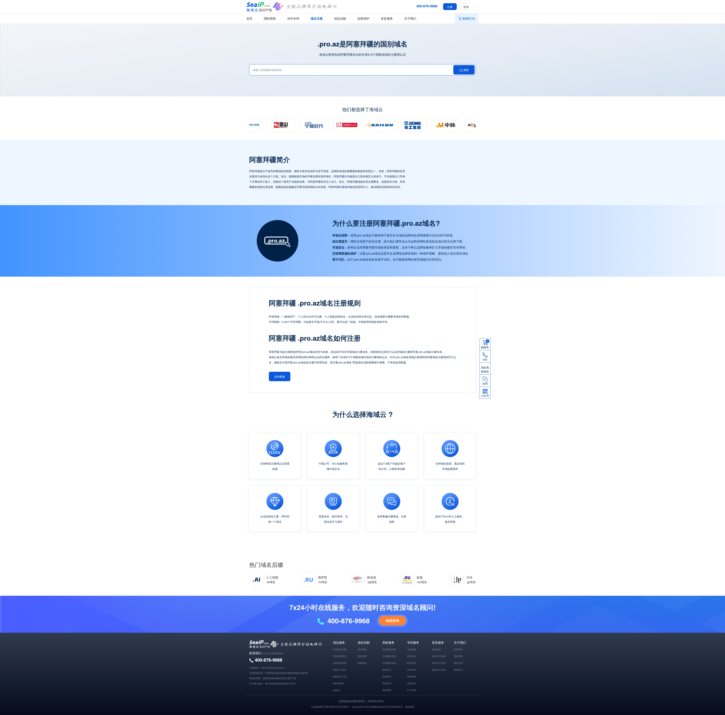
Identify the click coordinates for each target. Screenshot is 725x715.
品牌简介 (458, 649)
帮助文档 (458, 662)
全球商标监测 (389, 662)
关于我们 (410, 18)
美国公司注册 (439, 669)
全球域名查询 (339, 656)
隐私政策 (409, 706)
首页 (249, 18)
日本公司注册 (439, 656)
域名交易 (362, 656)
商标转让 (386, 669)
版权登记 (436, 649)
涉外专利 (293, 18)
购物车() (469, 18)
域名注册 (317, 18)
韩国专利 (411, 676)
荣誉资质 (458, 656)
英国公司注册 (439, 662)
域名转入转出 (339, 669)
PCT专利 (411, 690)
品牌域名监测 (339, 662)
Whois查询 (338, 683)
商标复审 (386, 676)
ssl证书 (336, 690)
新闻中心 (458, 669)
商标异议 (386, 683)
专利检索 (411, 649)
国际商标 (270, 18)
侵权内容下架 (339, 676)
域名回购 (340, 18)
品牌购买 (362, 662)
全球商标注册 (389, 649)
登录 (466, 7)
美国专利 (411, 656)
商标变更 (386, 690)
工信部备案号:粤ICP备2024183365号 (330, 706)
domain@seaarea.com (273, 667)
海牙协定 (411, 683)
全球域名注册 (339, 649)
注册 (450, 7)
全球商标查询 (389, 656)
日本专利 (411, 669)
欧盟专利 (411, 662)
